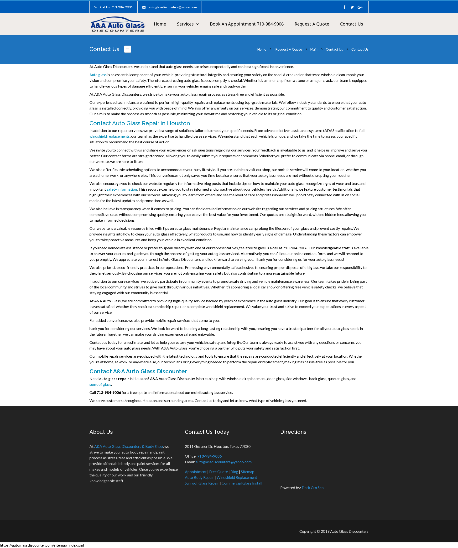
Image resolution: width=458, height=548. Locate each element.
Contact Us (351, 24)
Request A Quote (312, 24)
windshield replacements (109, 136)
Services (185, 24)
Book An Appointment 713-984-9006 (247, 24)
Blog (234, 471)
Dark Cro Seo (313, 487)
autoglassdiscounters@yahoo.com (173, 7)
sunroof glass (100, 384)
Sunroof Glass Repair (202, 483)
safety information (122, 189)
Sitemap (247, 471)
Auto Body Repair (199, 477)
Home (160, 24)
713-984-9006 (209, 456)
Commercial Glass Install (242, 483)
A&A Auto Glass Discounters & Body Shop (128, 446)
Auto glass (98, 74)
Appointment (196, 471)
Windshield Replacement (237, 477)
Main (313, 49)
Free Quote (218, 471)
